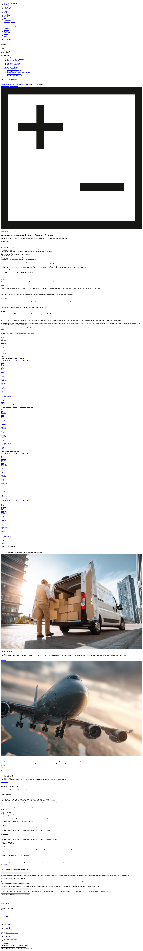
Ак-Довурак (4, 389)
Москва (2, 813)
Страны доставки (14, 949)
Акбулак (3, 391)
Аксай (2, 392)
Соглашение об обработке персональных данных (13, 947)
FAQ (5, 18)
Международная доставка (10, 3)
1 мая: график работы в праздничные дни (11, 832)
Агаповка (3, 373)
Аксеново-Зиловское (6, 396)
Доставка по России (9, 1)
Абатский (3, 365)
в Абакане (32, 333)
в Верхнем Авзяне (24, 333)
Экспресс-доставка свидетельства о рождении (18, 72)
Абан (2, 364)
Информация (7, 15)
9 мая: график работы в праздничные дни (11, 823)
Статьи (5, 19)
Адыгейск (3, 381)
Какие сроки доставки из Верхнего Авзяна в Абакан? (13, 878)
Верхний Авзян (24, 84)
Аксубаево (3, 398)
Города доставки (5, 949)
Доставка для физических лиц (14, 64)
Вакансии (6, 12)
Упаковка (6, 4)
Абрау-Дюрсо (4, 372)
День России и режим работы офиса (10, 815)
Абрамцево (3, 371)
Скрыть (2, 329)
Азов (2, 384)
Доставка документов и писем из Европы (17, 76)
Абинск (2, 369)
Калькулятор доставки (9, 22)
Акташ (2, 399)
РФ (5, 813)
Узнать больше (4, 864)
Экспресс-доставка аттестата (14, 71)
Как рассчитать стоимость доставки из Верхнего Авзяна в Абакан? (16, 889)
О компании (7, 11)
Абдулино (3, 367)
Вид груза (3, 340)
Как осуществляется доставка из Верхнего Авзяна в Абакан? (15, 873)
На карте (7, 51)
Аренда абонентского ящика (11, 5)
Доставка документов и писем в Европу (17, 75)
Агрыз (2, 379)
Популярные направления (13, 63)
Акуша (2, 400)
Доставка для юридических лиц (15, 66)
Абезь (2, 368)
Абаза (2, 363)
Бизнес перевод (7, 7)
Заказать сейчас (4, 660)
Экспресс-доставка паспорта (14, 70)
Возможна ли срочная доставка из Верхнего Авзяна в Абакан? (15, 894)
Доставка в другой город (13, 60)
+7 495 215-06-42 (5, 46)
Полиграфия (7, 8)
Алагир (2, 402)
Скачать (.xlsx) (4, 809)
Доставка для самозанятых (13, 67)
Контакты (6, 10)
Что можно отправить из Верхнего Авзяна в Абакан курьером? (15, 883)
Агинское (3, 377)
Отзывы (6, 16)
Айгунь (2, 385)
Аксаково (3, 394)
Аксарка (3, 395)
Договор (6, 14)
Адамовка (3, 380)
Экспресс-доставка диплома (14, 74)
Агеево (2, 376)
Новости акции (7, 20)
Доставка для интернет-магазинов (15, 59)
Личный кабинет (5, 86)
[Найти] (15, 26)
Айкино (3, 388)
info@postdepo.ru (5, 47)
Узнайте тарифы (5, 241)
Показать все (4, 331)
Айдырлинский (5, 387)
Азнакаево (3, 383)
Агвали (2, 375)
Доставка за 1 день (11, 62)
